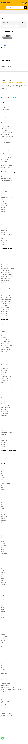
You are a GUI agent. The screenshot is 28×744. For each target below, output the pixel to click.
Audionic (3, 469)
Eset (2, 562)
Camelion (3, 572)
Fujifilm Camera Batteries (7, 274)
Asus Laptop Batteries (6, 151)
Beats (2, 578)
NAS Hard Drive (4, 401)
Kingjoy (2, 570)
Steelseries (3, 611)
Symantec (3, 582)
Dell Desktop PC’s (5, 213)
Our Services (4, 679)
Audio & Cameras (5, 280)
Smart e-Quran (4, 368)
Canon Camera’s (4, 258)
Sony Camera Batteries (6, 264)
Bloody (2, 663)
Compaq (3, 634)
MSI (2, 615)
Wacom (2, 667)
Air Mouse (3, 399)
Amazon (3, 646)
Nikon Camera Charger (6, 301)
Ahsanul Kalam (4, 516)
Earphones (3, 372)
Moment (3, 560)
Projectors (3, 324)
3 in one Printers (4, 380)
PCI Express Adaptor (5, 405)
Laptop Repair (4, 681)
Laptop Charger (4, 115)
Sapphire (3, 595)
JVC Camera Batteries (6, 291)
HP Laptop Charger (5, 134)
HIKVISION (3, 545)
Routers (3, 428)
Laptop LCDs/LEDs (5, 130)
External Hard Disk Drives (7, 189)
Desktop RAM (4, 203)
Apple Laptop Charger (6, 155)
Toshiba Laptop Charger (6, 153)
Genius (2, 566)
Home (2, 12)
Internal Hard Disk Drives (6, 347)
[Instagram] (11, 98)
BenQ (2, 526)
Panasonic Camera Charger (7, 297)
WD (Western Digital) (6, 483)
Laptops (3, 107)
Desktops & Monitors (6, 713)
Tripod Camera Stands (6, 270)
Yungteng (3, 628)
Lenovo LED (4, 222)
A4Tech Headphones (5, 407)
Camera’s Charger (5, 311)
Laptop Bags (4, 118)
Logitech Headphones (6, 376)
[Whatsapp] (15, 98)
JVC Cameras (4, 305)
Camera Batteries (5, 266)
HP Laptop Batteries (5, 109)
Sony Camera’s (4, 289)
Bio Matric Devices (5, 459)
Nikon (2, 487)
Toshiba (3, 508)
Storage (3, 209)
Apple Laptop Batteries (6, 120)
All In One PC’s (4, 228)
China (2, 473)
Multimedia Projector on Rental (8, 687)
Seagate (3, 504)
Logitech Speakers (5, 386)
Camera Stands (4, 313)
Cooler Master (4, 500)
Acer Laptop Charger (6, 144)
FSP (2, 648)
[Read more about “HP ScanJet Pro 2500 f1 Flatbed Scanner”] (5, 42)
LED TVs (3, 331)
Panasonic (3, 533)
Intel (2, 605)
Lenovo (2, 475)
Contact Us (3, 691)
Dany (2, 506)
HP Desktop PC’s (5, 193)
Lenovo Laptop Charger (6, 132)
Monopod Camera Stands (7, 276)
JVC (2, 621)
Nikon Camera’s (4, 256)
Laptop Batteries (5, 111)
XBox (2, 657)
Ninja (2, 537)
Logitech (3, 477)
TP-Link (3, 497)
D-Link (2, 512)
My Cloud (3, 403)
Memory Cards (4, 357)
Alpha (2, 617)
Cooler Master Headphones (7, 234)
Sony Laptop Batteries (6, 142)
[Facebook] (1, 98)
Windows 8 (3, 217)
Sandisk (2, 510)
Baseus (2, 576)
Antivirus (3, 211)
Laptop (2, 711)
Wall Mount (3, 421)
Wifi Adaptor (4, 370)
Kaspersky (3, 520)
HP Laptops (4, 117)
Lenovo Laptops (5, 128)
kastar (2, 638)
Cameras (3, 255)
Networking (3, 442)
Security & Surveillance (6, 455)
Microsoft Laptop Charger (7, 150)
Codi (2, 619)
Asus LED (3, 199)
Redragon (3, 586)
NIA (2, 580)
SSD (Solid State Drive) (6, 180)
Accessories (3, 409)
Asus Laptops (4, 161)
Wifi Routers (4, 360)
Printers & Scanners (5, 329)
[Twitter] (4, 98)
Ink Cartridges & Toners (6, 426)
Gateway (3, 607)
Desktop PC (3, 176)
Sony (2, 491)
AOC (2, 547)
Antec (2, 564)
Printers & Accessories (6, 721)
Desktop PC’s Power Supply (7, 197)
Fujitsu (2, 557)
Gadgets (3, 393)
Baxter (2, 652)
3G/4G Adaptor (4, 430)
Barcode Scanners (5, 395)
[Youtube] (8, 98)
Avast (2, 574)
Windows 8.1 (4, 230)
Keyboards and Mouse (6, 178)
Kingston (3, 481)
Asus (2, 479)
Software (3, 242)
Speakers (3, 335)
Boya (2, 665)
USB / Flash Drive (5, 343)
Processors (3, 224)
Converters (3, 362)
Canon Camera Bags (5, 288)
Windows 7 (3, 232)
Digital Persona (4, 590)
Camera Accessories (5, 303)
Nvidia (2, 535)
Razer (2, 613)
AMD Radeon (4, 636)
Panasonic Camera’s (5, 286)
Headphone (3, 333)
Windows (3, 244)
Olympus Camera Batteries (7, 293)
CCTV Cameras (4, 457)
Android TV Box (4, 366)
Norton (2, 551)
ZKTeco (3, 568)
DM (2, 593)
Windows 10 (3, 219)
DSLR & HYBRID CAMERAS (7, 253)
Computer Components (6, 715)
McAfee (2, 539)
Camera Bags (4, 315)
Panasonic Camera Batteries (7, 268)
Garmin (2, 374)
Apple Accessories (5, 391)
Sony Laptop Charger (6, 159)
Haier (2, 659)
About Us (3, 677)
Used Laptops (4, 122)
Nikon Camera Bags (5, 278)
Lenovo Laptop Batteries (7, 124)
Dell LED (3, 207)
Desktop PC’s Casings (6, 191)
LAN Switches (4, 390)
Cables (2, 201)
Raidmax (3, 642)
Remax (2, 541)
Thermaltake (4, 553)
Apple (2, 489)
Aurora (2, 559)
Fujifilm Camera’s (5, 309)
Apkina (2, 630)
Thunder (3, 669)
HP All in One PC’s (5, 205)
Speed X (3, 543)
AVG (2, 603)
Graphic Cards (4, 182)
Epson (2, 531)
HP (1, 467)
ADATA (2, 498)
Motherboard (4, 226)
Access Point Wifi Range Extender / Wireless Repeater (13, 388)
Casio (2, 654)
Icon (2, 632)
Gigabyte (3, 522)
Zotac (2, 644)
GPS (2, 424)
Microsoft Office (4, 215)
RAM (2, 236)
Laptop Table (4, 163)
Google (2, 588)
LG (1, 597)
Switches (3, 446)
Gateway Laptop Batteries (7, 165)
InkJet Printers (4, 378)
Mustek (2, 609)
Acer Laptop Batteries (6, 126)
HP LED (3, 195)
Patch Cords (4, 384)
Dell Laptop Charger (5, 148)
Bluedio (2, 599)
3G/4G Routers (4, 413)
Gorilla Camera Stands (6, 272)
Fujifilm (2, 592)
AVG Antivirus (4, 220)
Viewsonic (3, 502)
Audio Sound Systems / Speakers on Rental (11, 689)
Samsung (3, 514)
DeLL (2, 471)
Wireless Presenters (5, 419)
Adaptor (3, 444)
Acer (2, 485)
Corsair (2, 493)
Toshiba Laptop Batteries (7, 136)
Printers (2, 327)
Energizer (3, 624)
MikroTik (3, 640)
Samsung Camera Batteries (7, 295)
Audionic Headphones (6, 186)
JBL (2, 601)
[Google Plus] (6, 98)
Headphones (4, 440)
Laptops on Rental (5, 683)
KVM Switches (4, 422)
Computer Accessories (6, 719)
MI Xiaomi (3, 661)
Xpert (2, 529)
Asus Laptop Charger (6, 167)
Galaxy (2, 650)
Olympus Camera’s (5, 307)
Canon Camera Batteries (6, 260)
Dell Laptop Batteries (6, 113)
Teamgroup (3, 626)
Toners (2, 438)
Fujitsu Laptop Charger (6, 157)
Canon (2, 495)
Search (25, 7)
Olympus (3, 623)
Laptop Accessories (5, 717)
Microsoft (3, 518)
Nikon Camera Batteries (6, 262)
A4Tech (2, 524)
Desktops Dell (4, 184)
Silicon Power (4, 584)
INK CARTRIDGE (4, 358)
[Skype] (13, 98)
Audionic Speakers (5, 337)
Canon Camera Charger (6, 299)
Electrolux (3, 656)
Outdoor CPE (4, 415)
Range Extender (4, 411)
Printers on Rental (5, 685)
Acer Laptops (4, 146)
